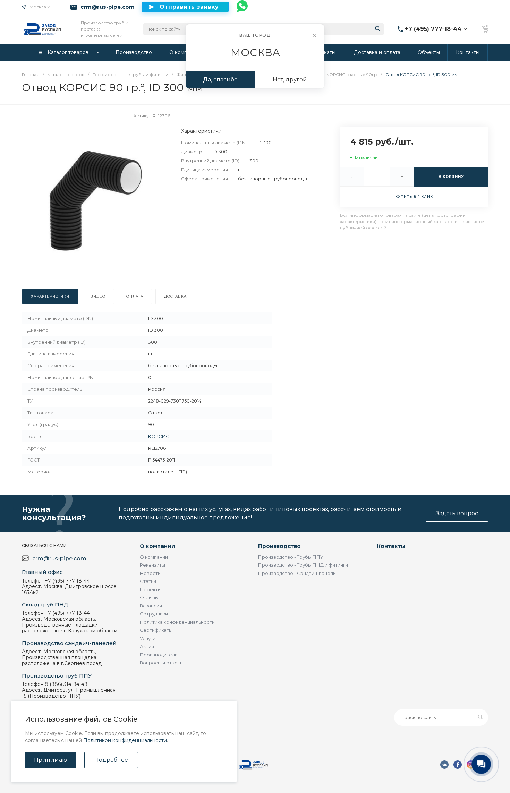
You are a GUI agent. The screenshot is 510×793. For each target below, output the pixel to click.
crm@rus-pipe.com (107, 7)
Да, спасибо (220, 79)
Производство (279, 546)
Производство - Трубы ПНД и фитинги (303, 565)
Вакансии (151, 606)
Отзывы (149, 597)
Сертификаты (156, 630)
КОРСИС (158, 436)
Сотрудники (154, 614)
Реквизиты (152, 565)
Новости (150, 573)
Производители (159, 654)
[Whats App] (242, 7)
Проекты (150, 589)
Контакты (391, 546)
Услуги (147, 638)
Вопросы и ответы (162, 662)
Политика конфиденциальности (177, 622)
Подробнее (111, 760)
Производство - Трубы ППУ (290, 557)
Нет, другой (290, 79)
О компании (157, 546)
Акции (147, 646)
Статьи (148, 581)
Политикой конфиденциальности (125, 740)
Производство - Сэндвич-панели (297, 573)
